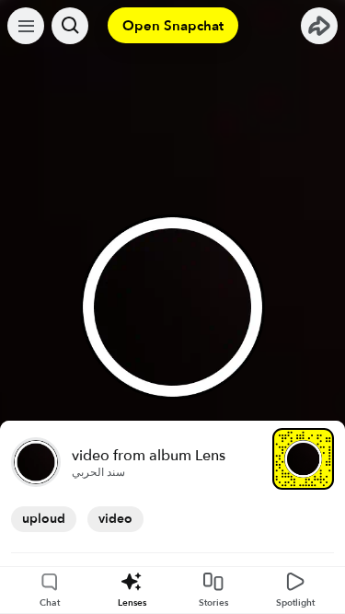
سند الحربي (98, 472)
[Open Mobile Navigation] (25, 25)
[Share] (319, 25)
